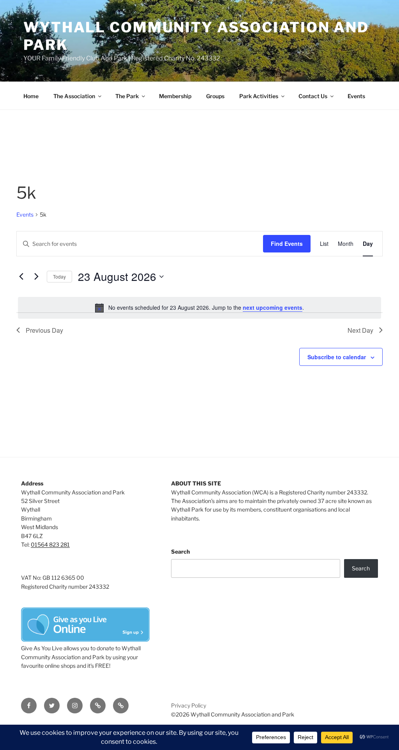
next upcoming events (272, 307)
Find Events (287, 243)
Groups (215, 96)
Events (356, 96)
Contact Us (312, 96)
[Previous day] (21, 276)
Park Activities (258, 96)
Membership (175, 96)
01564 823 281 (50, 544)
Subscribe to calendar (336, 357)
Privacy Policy (188, 705)
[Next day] (36, 276)
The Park (127, 96)
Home (31, 96)
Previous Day (44, 330)
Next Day (360, 330)
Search (180, 551)
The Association (74, 96)
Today (59, 276)
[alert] (199, 308)
